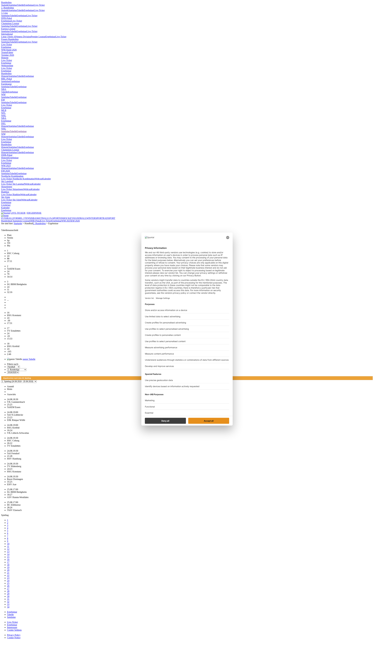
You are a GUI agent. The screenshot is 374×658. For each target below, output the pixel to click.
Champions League (10, 23)
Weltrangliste (7, 65)
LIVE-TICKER (18, 213)
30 (8, 596)
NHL (3, 115)
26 (8, 586)
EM (3, 100)
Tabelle (20, 5)
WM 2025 (6, 165)
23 (8, 578)
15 (8, 557)
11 (8, 546)
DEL (3, 123)
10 (8, 544)
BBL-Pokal (6, 78)
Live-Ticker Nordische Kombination (18, 178)
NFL (3, 113)
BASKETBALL (41, 218)
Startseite (18, 223)
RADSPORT (109, 218)
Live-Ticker (39, 5)
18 (8, 565)
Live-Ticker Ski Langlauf (13, 184)
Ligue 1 (4, 36)
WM (3, 94)
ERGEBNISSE (34, 213)
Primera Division (23, 36)
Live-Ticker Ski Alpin (11, 200)
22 (8, 575)
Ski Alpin (5, 197)
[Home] (5, 215)
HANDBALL (79, 218)
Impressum (12, 627)
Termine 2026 (7, 55)
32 (8, 601)
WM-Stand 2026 (9, 50)
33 (8, 604)
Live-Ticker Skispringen (12, 189)
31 (8, 599)
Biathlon (5, 192)
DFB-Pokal (6, 18)
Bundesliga (6, 2)
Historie (4, 57)
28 (8, 591)
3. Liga (4, 13)
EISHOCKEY (66, 218)
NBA (3, 89)
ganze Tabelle (29, 359)
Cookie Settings (14, 630)
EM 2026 (5, 171)
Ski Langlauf (7, 181)
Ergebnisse (29, 5)
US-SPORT (54, 218)
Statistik (4, 5)
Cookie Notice (13, 637)
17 (8, 562)
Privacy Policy (13, 635)
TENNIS (28, 218)
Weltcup (38, 178)
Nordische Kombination (12, 176)
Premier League (38, 36)
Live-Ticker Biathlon (10, 194)
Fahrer (10, 52)
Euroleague (6, 84)
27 (8, 588)
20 (8, 570)
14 (8, 554)
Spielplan (12, 5)
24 (8, 580)
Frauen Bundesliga (10, 39)
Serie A (11, 36)
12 (8, 549)
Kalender (46, 178)
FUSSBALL (7, 218)
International (7, 34)
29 (8, 594)
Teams (4, 52)
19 (8, 567)
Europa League (8, 28)
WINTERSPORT (94, 218)
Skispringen (6, 186)
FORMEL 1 (18, 218)
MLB (3, 110)
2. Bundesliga (7, 7)
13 (8, 551)
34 (8, 607)
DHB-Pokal (6, 155)
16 (8, 559)
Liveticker (6, 205)
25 (8, 583)
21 (8, 572)
